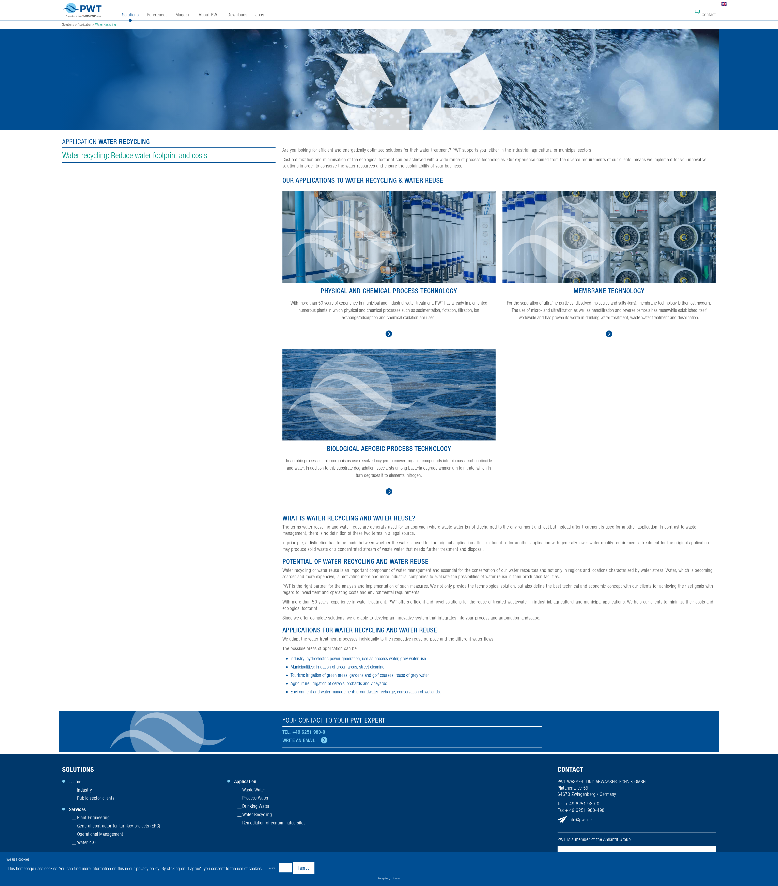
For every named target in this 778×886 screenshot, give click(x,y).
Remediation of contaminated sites (274, 822)
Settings (285, 868)
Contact (709, 14)
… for (75, 781)
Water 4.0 (86, 842)
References (157, 14)
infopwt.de (580, 819)
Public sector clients (95, 798)
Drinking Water (256, 806)
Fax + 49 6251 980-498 (581, 810)
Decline (271, 868)
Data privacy (384, 878)
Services (77, 809)
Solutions (78, 769)
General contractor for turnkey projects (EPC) (118, 825)
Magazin (182, 14)
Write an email (298, 740)
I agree (304, 868)
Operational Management (100, 834)
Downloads (237, 14)
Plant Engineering (93, 817)
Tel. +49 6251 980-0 (303, 732)
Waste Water (253, 789)
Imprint (396, 878)
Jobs (259, 14)
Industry (84, 790)
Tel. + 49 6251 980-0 (579, 803)
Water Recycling (257, 814)
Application (245, 781)
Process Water (255, 798)
